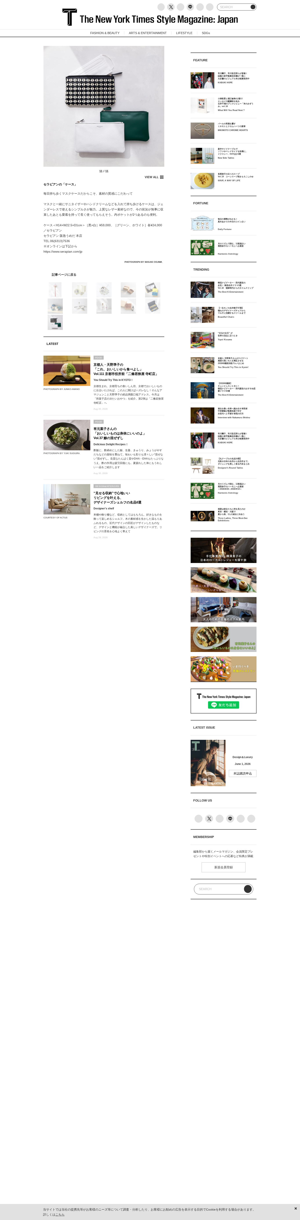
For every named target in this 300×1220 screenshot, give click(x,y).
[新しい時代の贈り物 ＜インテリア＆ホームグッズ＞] (103, 274)
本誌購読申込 (242, 773)
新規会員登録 (223, 867)
